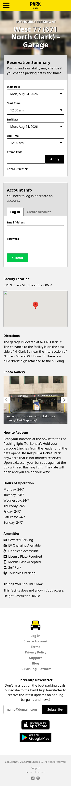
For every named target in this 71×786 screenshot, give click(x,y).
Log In (15, 212)
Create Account (39, 212)
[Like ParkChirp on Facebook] (33, 778)
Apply (54, 159)
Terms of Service (35, 772)
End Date (13, 119)
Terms (35, 647)
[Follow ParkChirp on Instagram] (38, 778)
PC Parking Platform (35, 669)
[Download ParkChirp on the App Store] (35, 725)
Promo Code (14, 152)
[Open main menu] (6, 5)
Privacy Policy (35, 652)
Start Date (13, 87)
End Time (13, 136)
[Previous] (7, 400)
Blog (35, 663)
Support (35, 658)
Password (13, 239)
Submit (17, 258)
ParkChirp (35, 5)
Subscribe (55, 709)
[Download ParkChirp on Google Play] (35, 737)
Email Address (16, 222)
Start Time (14, 103)
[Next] (64, 400)
